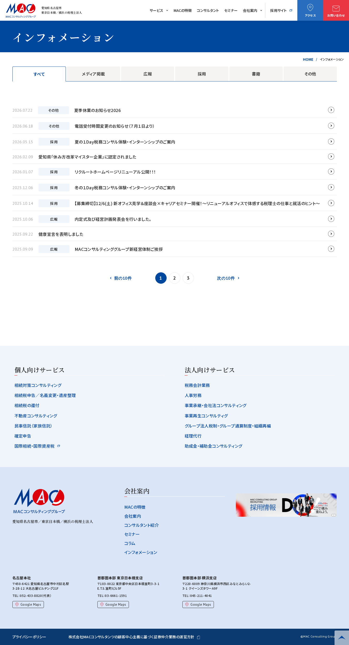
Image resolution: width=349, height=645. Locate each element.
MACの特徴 (183, 10)
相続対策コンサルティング (37, 385)
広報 (147, 74)
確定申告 (23, 436)
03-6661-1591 (116, 595)
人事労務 (193, 395)
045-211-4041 (201, 595)
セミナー (231, 10)
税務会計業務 (197, 385)
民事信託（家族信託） (33, 426)
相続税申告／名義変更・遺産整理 (45, 395)
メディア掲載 (93, 74)
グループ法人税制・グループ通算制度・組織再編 (228, 426)
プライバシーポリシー (29, 636)
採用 (202, 74)
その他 (310, 74)
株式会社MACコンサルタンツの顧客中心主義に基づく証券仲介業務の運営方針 (131, 636)
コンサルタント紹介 (141, 525)
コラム (130, 543)
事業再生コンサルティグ (206, 415)
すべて (39, 74)
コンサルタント (208, 10)
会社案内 (250, 10)
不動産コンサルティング (35, 415)
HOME (308, 59)
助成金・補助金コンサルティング (213, 446)
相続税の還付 (27, 405)
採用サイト (278, 10)
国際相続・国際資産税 (34, 446)
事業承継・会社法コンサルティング (215, 405)
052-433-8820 (31, 595)
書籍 (256, 74)
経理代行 (193, 436)
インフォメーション (140, 552)
